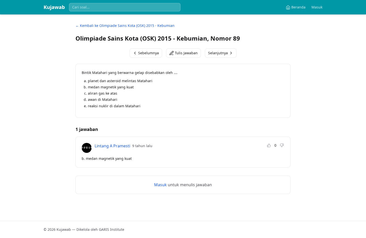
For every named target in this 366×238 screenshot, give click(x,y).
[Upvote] (268, 145)
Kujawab (54, 7)
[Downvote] (281, 145)
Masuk (316, 7)
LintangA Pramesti (112, 146)
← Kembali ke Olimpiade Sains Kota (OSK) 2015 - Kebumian (125, 25)
